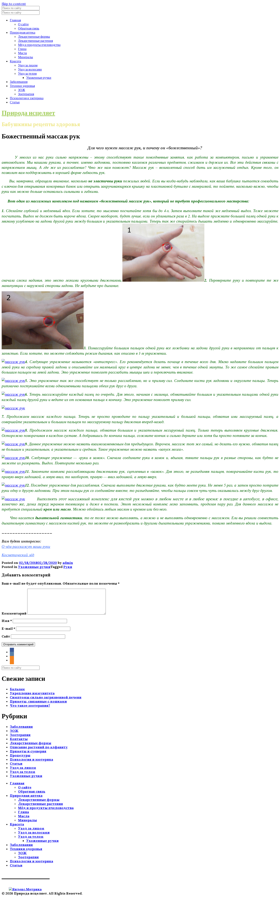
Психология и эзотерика (26, 98)
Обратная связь (28, 28)
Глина (22, 49)
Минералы (25, 57)
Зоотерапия (26, 94)
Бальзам (17, 689)
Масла (22, 53)
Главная (15, 20)
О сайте (23, 24)
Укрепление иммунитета (32, 693)
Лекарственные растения (35, 40)
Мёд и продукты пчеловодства (39, 45)
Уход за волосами (30, 69)
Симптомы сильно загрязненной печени (45, 697)
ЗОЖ (21, 90)
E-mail (8, 628)
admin (68, 563)
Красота (15, 61)
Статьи (15, 102)
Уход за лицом (28, 65)
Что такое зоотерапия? (30, 705)
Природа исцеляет (28, 113)
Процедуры (20, 755)
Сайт (6, 636)
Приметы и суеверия (28, 751)
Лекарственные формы (34, 36)
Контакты (19, 739)
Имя (7, 621)
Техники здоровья (22, 86)
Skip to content (14, 4)
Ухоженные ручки (38, 77)
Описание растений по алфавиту (39, 747)
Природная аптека (22, 32)
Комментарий (14, 613)
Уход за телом (27, 73)
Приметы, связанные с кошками (38, 701)
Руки (67, 567)
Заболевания (18, 81)
